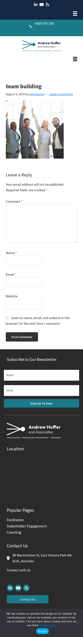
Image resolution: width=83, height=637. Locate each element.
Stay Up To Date (41, 403)
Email (11, 274)
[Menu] (75, 13)
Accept (42, 631)
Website (11, 296)
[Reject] (78, 623)
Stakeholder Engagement (27, 526)
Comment (14, 201)
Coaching (14, 532)
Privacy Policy (47, 625)
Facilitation (15, 520)
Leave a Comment (61, 94)
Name (11, 253)
